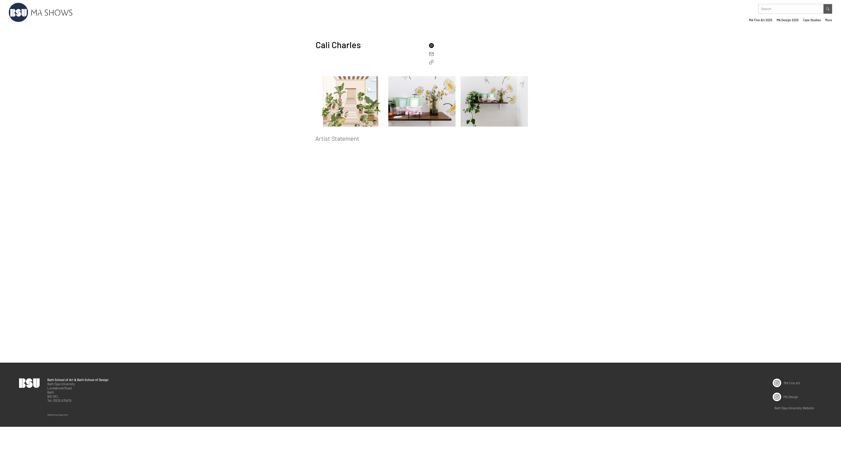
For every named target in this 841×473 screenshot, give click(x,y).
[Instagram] (777, 383)
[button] (452, 45)
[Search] (827, 9)
